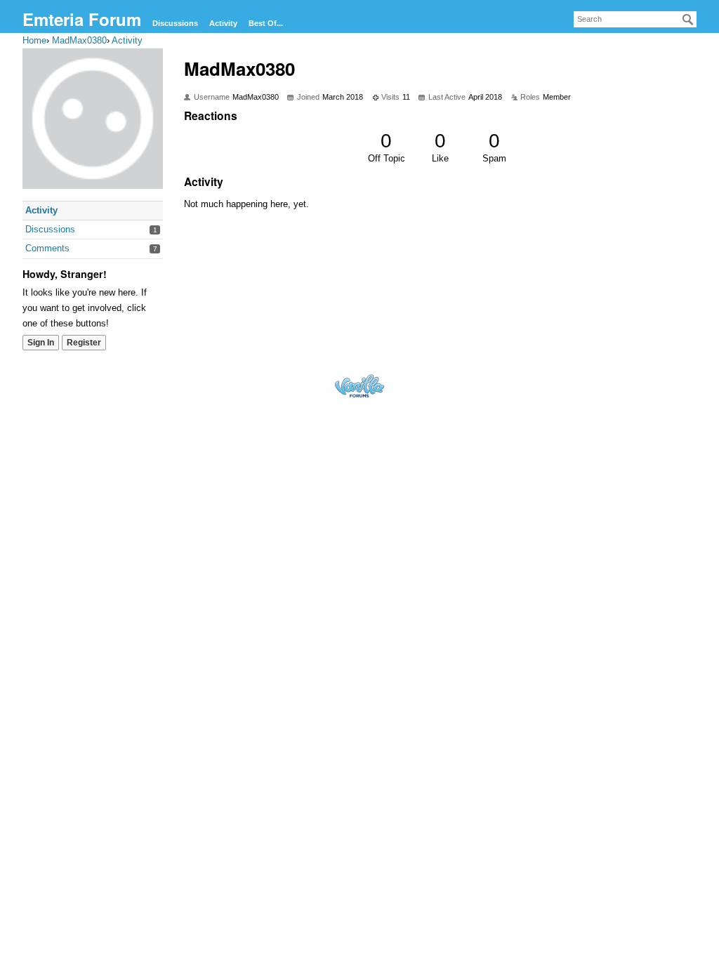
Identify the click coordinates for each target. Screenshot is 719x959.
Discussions (175, 23)
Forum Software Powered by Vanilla (359, 385)
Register (84, 343)
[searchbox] (635, 19)
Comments (47, 248)
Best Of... (266, 23)
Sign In (40, 343)
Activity (223, 23)
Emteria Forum (81, 19)
